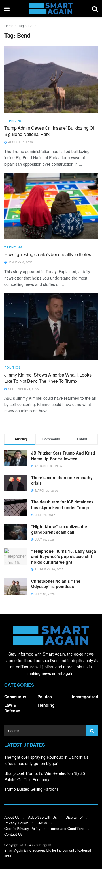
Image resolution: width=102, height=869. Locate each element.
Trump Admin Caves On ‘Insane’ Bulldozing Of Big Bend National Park (49, 131)
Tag (21, 25)
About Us (12, 817)
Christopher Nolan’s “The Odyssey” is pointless (55, 583)
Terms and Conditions (67, 828)
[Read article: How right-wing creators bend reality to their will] (51, 206)
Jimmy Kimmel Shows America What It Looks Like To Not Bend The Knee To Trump (47, 377)
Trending (13, 120)
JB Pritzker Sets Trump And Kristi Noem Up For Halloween (63, 455)
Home (9, 25)
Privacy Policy (16, 822)
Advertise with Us (42, 817)
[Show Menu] (7, 8)
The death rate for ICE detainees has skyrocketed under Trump (62, 504)
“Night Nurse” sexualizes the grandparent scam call (59, 529)
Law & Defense (12, 708)
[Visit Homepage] (51, 8)
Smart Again (41, 844)
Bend (32, 25)
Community (15, 696)
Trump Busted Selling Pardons (31, 789)
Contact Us (13, 834)
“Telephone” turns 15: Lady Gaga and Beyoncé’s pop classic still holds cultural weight (63, 556)
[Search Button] (95, 8)
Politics (12, 367)
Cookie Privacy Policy (22, 828)
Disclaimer (74, 817)
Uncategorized (84, 696)
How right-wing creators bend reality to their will (49, 254)
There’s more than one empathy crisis (62, 480)
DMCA (42, 822)
